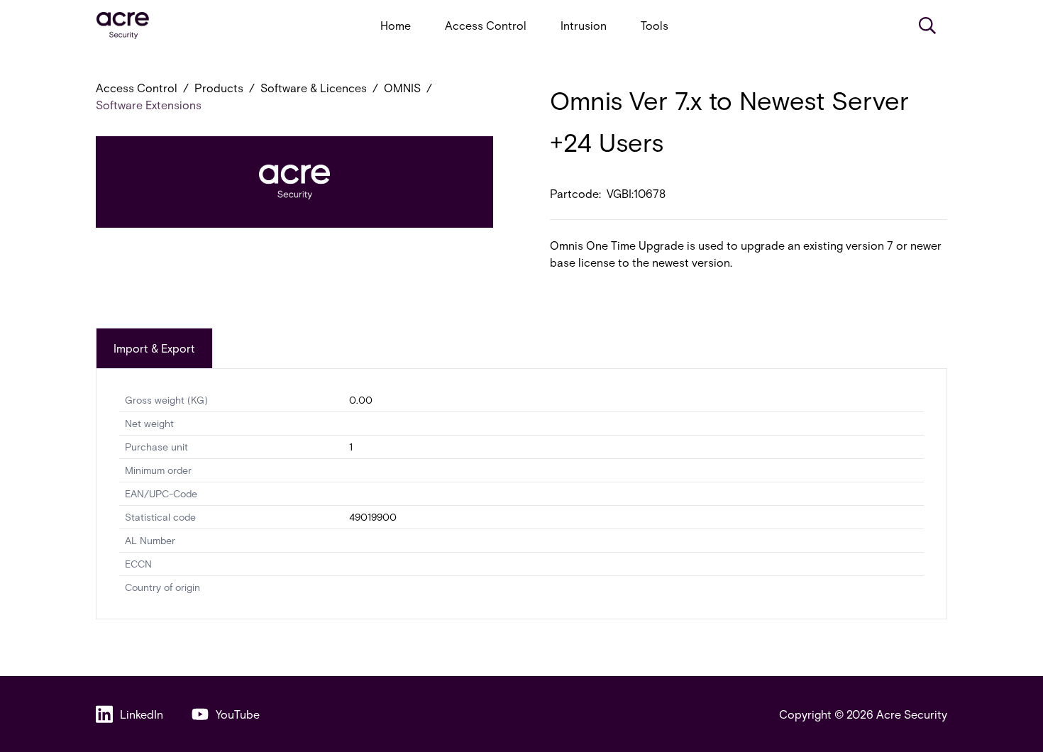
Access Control (485, 25)
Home (395, 25)
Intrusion (584, 25)
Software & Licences (313, 87)
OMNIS (402, 87)
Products (218, 87)
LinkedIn (141, 714)
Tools (654, 25)
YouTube (238, 714)
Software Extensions (149, 104)
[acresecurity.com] (123, 26)
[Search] (927, 25)
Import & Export (154, 348)
